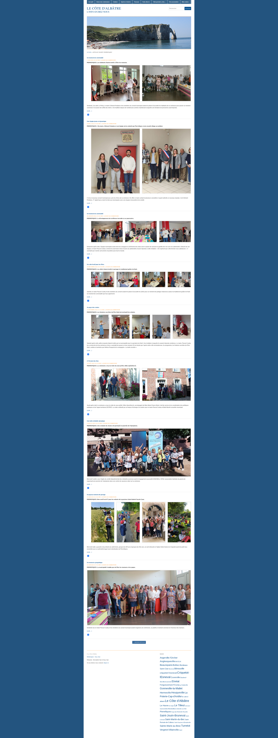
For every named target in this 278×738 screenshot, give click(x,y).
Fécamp (176, 685)
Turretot (185, 725)
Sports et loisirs (126, 2)
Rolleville (179, 712)
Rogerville (174, 712)
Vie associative (174, 2)
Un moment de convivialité (95, 58)
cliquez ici (106, 662)
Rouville (185, 712)
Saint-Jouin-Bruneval (172, 715)
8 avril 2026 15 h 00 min (93, 123)
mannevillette (164, 708)
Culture (115, 2)
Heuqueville (178, 692)
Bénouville (179, 668)
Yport (180, 730)
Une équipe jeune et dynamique (96, 121)
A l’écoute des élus (93, 361)
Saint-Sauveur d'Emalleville (182, 722)
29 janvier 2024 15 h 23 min (95, 216)
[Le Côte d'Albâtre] (139, 33)
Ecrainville (168, 681)
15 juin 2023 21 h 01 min (93, 497)
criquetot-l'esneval (168, 673)
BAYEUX (178, 661)
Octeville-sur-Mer (181, 708)
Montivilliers (172, 709)
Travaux (136, 2)
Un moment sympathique (94, 562)
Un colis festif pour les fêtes (95, 264)
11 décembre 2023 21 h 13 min (95, 309)
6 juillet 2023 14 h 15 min (94, 423)
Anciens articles (139, 642)
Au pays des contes (93, 307)
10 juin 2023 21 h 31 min (93, 565)
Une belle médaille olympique (96, 421)
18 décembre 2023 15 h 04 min (95, 266)
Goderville (184, 685)
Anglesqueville (167, 661)
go (180, 685)
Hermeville (165, 692)
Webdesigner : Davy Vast (93, 657)
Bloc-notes (185, 2)
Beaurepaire (166, 665)
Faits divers (146, 2)
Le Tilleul (179, 705)
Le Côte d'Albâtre (104, 8)
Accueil (91, 2)
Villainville (173, 729)
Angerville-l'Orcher (169, 658)
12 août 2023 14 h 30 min (94, 363)
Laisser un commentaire (108, 60)
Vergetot (164, 730)
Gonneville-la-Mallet (171, 688)
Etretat (175, 681)
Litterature (187, 705)
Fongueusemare (166, 685)
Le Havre (164, 705)
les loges (171, 705)
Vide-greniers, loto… (159, 2)
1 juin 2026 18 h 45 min (93, 60)
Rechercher (187, 8)
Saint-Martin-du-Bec (175, 719)
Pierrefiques (165, 711)
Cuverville (175, 677)
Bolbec (176, 665)
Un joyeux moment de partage (96, 494)
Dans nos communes (103, 2)
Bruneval (171, 669)
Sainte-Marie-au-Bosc (170, 726)
